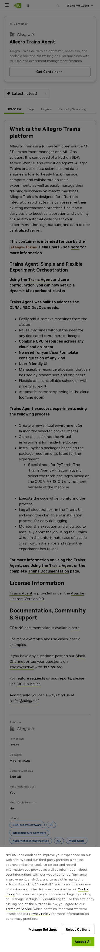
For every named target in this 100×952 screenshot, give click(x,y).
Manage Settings (43, 929)
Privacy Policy (39, 914)
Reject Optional (78, 929)
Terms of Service (19, 909)
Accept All (83, 942)
